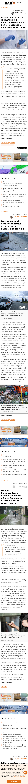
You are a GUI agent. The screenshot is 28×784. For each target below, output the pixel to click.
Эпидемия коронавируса (7, 144)
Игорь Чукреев (21, 485)
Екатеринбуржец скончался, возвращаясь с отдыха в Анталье (13, 201)
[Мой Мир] (24, 148)
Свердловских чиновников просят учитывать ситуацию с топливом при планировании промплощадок (14, 461)
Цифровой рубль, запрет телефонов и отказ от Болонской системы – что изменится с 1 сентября (14, 746)
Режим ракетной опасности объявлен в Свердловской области (15, 475)
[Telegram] (22, 148)
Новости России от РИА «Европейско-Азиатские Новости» (10, 3)
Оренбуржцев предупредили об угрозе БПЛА (13, 466)
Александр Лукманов (20, 216)
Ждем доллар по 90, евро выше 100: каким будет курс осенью (14, 470)
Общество (12, 142)
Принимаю (14, 781)
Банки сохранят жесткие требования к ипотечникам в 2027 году (15, 205)
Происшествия (5, 142)
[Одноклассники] (20, 148)
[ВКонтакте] (18, 148)
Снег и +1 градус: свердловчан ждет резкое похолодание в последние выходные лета (14, 196)
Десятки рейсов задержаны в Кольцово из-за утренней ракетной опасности (14, 190)
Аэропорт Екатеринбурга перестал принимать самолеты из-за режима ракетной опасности (14, 730)
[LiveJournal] (26, 148)
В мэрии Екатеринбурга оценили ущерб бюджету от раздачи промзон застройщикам (14, 724)
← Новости (4, 7)
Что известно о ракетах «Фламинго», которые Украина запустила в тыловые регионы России (14, 183)
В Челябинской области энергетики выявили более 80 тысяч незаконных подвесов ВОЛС (14, 740)
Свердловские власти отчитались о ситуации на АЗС (14, 455)
